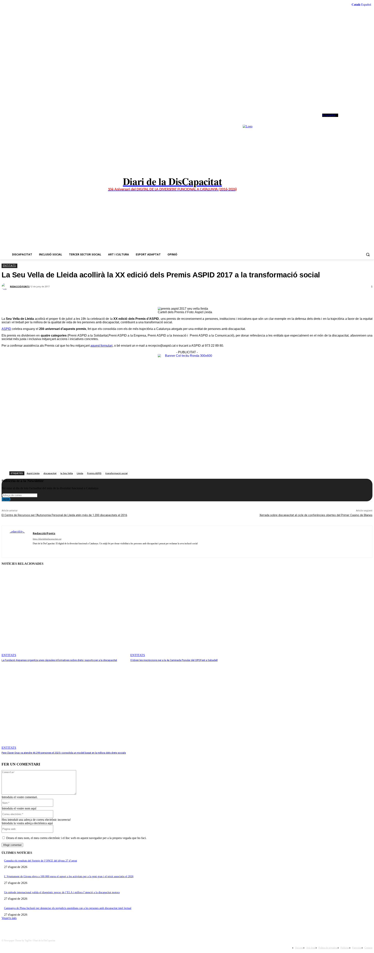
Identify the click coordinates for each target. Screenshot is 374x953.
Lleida (80, 473)
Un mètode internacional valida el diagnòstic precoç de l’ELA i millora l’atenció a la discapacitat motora (62, 892)
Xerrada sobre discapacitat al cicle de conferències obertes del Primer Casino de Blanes (315, 515)
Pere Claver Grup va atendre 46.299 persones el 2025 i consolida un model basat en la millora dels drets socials (64, 752)
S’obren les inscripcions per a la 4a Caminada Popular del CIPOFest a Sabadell (174, 660)
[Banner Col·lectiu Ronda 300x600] (187, 355)
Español (366, 4)
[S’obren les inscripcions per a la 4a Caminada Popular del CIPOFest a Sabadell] (192, 613)
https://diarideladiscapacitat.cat (47, 539)
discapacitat (49, 473)
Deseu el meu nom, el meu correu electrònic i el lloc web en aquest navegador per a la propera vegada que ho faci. (76, 838)
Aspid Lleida (33, 473)
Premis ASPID (94, 473)
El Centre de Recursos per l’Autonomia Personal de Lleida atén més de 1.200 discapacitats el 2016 (64, 515)
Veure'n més (9, 918)
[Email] (84, 297)
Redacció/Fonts (20, 286)
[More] (98, 297)
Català (356, 4)
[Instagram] (350, 119)
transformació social (116, 473)
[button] (367, 254)
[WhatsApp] (360, 119)
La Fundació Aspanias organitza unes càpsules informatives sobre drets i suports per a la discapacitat (59, 660)
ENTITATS (9, 265)
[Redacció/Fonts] (5, 286)
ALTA (6, 499)
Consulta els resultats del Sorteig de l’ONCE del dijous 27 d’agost (40, 860)
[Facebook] (344, 119)
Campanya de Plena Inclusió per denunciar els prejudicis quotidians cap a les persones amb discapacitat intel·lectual (67, 908)
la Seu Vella (66, 473)
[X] (355, 119)
